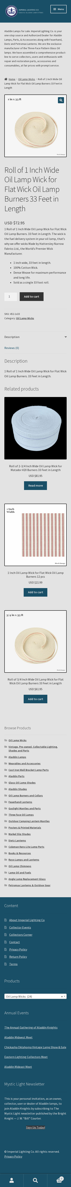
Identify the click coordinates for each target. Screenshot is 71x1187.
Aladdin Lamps (17, 757)
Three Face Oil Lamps (21, 814)
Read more (35, 485)
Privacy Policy (18, 949)
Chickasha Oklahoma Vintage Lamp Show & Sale (35, 1047)
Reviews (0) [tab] (11, 348)
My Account (12, 1180)
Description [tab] (12, 337)
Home (12, 79)
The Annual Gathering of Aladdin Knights (31, 1027)
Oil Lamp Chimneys (20, 866)
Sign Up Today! (35, 1127)
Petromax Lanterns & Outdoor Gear (29, 885)
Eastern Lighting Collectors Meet (26, 1057)
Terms (13, 964)
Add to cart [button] (35, 592)
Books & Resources (20, 853)
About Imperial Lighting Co (27, 920)
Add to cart (31, 296)
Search (35, 1180)
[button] (61, 100)
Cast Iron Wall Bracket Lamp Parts (29, 770)
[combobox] (35, 996)
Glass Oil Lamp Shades (22, 782)
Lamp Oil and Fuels (20, 872)
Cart (54, 1177)
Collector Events (20, 927)
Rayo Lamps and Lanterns (24, 859)
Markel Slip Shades (20, 834)
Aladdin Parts (16, 776)
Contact (14, 942)
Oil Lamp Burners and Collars (26, 795)
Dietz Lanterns (17, 840)
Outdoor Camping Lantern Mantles (29, 821)
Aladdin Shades (18, 789)
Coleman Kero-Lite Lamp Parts (26, 846)
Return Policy (18, 957)
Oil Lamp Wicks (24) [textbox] (34, 996)
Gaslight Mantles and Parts (25, 808)
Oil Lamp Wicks (26, 79)
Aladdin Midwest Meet (18, 1037)
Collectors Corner (20, 935)
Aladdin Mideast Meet (18, 1067)
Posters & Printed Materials (25, 827)
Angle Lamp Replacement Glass (27, 879)
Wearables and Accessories (25, 763)
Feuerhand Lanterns (20, 802)
